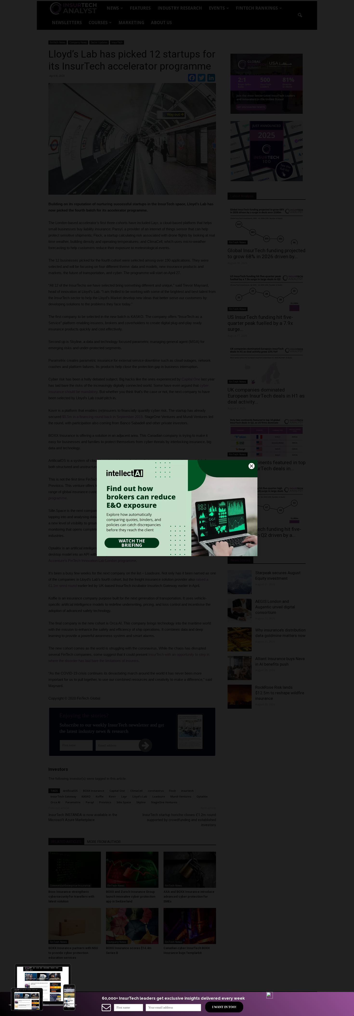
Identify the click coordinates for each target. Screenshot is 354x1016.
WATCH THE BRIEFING (132, 543)
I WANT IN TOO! (224, 1007)
